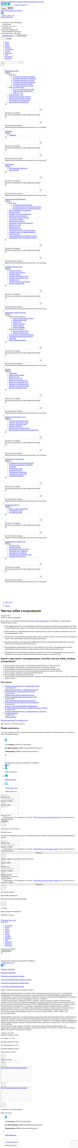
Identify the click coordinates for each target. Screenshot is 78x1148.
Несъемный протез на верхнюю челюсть (27, 207)
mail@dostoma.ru (10, 779)
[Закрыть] (3, 824)
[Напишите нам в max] (2, 5)
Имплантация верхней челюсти (20, 98)
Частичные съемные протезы (19, 218)
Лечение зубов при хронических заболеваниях (21, 706)
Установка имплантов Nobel (22, 84)
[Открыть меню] (10, 8)
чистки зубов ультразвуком (39, 621)
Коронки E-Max (14, 212)
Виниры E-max (14, 377)
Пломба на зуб (14, 280)
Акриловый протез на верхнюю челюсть (23, 236)
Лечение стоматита (15, 426)
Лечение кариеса (15, 274)
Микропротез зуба (15, 228)
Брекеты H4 (17, 322)
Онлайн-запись (6, 951)
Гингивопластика (15, 547)
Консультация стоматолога (18, 168)
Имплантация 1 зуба (16, 95)
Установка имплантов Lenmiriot (24, 76)
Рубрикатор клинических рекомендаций (15, 983)
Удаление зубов (14, 545)
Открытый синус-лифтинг (18, 551)
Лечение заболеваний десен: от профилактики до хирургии (25, 711)
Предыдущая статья (7, 720)
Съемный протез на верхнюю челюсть (22, 230)
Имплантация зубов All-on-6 (23, 91)
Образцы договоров (8, 969)
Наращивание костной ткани (19, 549)
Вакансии (8, 53)
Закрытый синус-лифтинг (18, 553)
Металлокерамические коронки (20, 210)
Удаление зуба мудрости (17, 556)
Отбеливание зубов (15, 468)
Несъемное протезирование (22, 205)
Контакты (8, 58)
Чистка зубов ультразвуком (18, 509)
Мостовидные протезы (17, 221)
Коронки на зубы (15, 225)
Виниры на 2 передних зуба (18, 384)
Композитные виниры (16, 375)
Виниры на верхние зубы (18, 388)
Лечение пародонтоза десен (18, 276)
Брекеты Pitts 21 (18, 325)
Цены (7, 42)
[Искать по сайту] (21, 62)
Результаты (8, 57)
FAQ (6, 55)
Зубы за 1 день (18, 93)
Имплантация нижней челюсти (20, 96)
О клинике (8, 925)
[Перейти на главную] (22, 2)
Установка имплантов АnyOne (23, 80)
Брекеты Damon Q (19, 324)
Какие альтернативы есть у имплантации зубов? (21, 690)
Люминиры (13, 373)
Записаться (39, 853)
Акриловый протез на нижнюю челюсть (23, 237)
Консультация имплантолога (19, 102)
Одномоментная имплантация (19, 100)
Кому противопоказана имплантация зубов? (20, 700)
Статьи (7, 51)
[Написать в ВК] (2, 20)
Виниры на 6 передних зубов (19, 386)
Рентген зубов (14, 170)
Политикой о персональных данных (46, 817)
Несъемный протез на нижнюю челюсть (27, 208)
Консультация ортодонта (17, 340)
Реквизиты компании (8, 973)
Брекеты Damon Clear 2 (21, 331)
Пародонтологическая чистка (19, 428)
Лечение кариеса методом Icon (19, 281)
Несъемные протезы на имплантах (21, 223)
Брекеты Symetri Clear (20, 333)
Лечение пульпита (15, 271)
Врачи (7, 44)
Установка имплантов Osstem (23, 86)
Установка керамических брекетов (21, 336)
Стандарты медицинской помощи (12, 986)
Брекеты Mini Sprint (20, 320)
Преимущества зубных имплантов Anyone (19, 695)
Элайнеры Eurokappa (16, 476)
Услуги (8, 38)
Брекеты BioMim (19, 327)
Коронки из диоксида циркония (20, 214)
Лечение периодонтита (17, 272)
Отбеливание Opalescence (18, 472)
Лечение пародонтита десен (18, 278)
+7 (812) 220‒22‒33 (7, 15)
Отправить (5, 821)
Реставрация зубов (15, 470)
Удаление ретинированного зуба (20, 554)
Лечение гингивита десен (18, 424)
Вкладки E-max (14, 234)
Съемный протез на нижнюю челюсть (22, 232)
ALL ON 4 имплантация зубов (23, 89)
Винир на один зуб (15, 379)
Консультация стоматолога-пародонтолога (23, 430)
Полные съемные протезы (18, 216)
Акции (7, 46)
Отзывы (7, 47)
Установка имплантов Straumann (24, 82)
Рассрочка (8, 945)
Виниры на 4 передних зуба (18, 382)
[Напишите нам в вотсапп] (5, 5)
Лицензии (8, 942)
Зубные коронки (10, 717)
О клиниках (9, 49)
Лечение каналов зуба (16, 283)
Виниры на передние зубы (18, 380)
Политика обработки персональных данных (16, 979)
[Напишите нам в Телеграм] (9, 5)
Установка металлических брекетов (21, 335)
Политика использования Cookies (12, 976)
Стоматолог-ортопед (16, 219)
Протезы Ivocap (14, 227)
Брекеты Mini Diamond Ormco (23, 318)
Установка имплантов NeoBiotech (24, 78)
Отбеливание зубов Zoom (18, 474)
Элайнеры (12, 135)
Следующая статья (21, 720)
